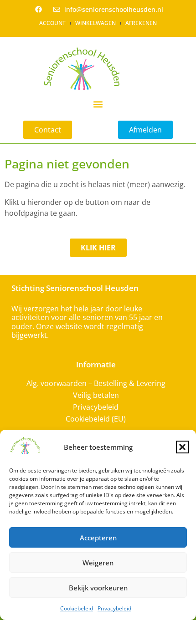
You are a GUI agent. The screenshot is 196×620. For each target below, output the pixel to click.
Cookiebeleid (76, 608)
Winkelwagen (95, 23)
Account (52, 23)
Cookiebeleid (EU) (96, 419)
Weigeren (98, 562)
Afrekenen (141, 23)
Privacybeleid (114, 608)
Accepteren (98, 537)
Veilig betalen (96, 395)
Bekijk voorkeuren (98, 587)
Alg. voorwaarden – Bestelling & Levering (95, 383)
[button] (182, 447)
